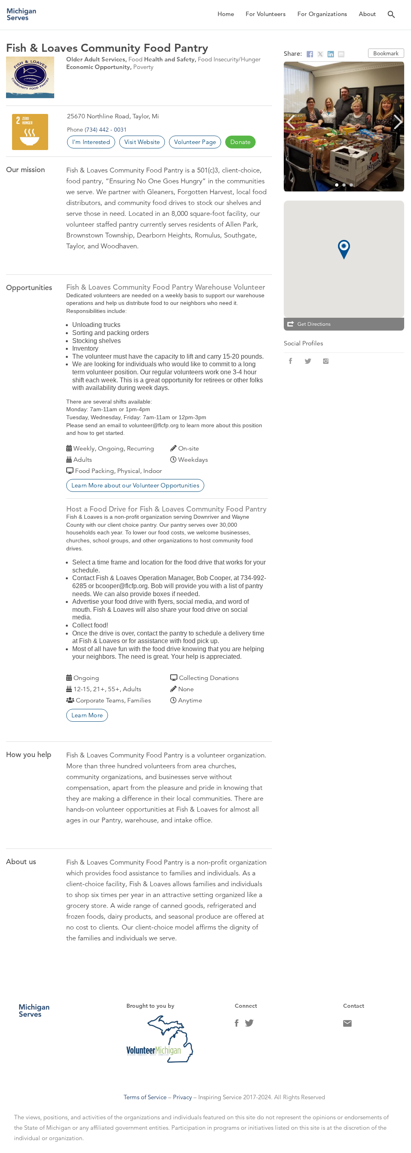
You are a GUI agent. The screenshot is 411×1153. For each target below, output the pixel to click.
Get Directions (314, 324)
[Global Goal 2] (27, 132)
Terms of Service (145, 1097)
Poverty (143, 67)
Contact (347, 1025)
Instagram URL (326, 361)
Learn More (87, 715)
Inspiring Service (220, 1097)
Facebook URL (290, 361)
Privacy (182, 1097)
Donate (240, 142)
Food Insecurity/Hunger (229, 59)
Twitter (249, 1025)
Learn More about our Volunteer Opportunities (135, 485)
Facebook (236, 1025)
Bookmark (386, 53)
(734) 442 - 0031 (106, 129)
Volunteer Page (195, 142)
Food (135, 59)
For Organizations (322, 14)
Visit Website (142, 142)
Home (226, 14)
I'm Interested (91, 142)
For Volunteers (266, 14)
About (367, 14)
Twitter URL (308, 361)
